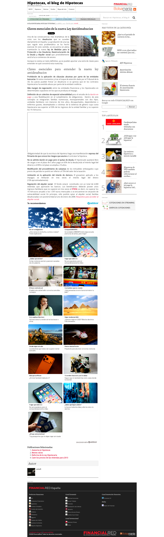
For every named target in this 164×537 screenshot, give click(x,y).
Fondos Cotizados (36, 506)
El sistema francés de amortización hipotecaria (127, 87)
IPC (32, 498)
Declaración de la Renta (74, 506)
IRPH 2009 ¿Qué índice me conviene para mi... (126, 51)
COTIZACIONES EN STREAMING (39, 19)
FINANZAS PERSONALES (88, 19)
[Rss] (134, 9)
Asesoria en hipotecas (41, 450)
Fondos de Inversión (37, 509)
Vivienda (70, 504)
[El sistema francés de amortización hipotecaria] (110, 88)
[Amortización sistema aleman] (110, 73)
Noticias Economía (72, 498)
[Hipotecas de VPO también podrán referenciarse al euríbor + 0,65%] (114, 170)
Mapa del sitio (62, 9)
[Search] (134, 17)
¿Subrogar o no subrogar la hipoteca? (130, 138)
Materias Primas (72, 522)
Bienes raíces (37, 452)
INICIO (30, 9)
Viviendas (51, 23)
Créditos (33, 512)
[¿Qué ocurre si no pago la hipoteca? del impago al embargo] (114, 186)
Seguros (33, 517)
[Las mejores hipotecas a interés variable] (114, 155)
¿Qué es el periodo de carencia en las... (126, 35)
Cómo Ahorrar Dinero (73, 512)
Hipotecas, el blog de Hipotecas (55, 2)
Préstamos (34, 514)
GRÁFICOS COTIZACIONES (64, 19)
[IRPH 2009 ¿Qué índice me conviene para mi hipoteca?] (108, 52)
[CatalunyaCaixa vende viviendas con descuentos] (114, 122)
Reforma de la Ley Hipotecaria (44, 455)
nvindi (76, 23)
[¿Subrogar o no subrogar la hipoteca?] (114, 139)
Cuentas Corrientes (36, 523)
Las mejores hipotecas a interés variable (130, 153)
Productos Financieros (37, 501)
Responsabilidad (48, 532)
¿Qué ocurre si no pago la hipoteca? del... (130, 185)
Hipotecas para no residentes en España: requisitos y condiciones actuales (67, 16)
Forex (69, 525)
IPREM (74, 189)
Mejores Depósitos (36, 525)
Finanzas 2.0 (107, 498)
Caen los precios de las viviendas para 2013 (50, 457)
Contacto (71, 9)
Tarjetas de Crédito (36, 520)
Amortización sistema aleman (126, 70)
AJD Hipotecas (126, 62)
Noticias (45, 9)
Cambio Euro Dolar (73, 515)
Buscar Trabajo (71, 501)
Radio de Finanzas (109, 505)
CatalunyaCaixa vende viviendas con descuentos (130, 125)
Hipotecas (38, 9)
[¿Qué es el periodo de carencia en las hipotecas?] (108, 38)
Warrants (70, 509)
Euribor (53, 9)
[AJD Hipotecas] (110, 61)
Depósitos (34, 504)
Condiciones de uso (35, 532)
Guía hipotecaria (33, 23)
